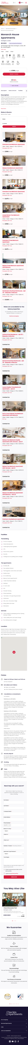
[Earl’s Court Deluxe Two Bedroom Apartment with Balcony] (14, 406)
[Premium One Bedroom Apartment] (14, 511)
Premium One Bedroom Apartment (13, 519)
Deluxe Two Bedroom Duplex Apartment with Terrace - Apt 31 (12, 440)
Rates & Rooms (12, 90)
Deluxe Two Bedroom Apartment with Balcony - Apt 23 (12, 493)
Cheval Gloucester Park (10, 908)
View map (3, 49)
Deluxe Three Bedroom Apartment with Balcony (13, 266)
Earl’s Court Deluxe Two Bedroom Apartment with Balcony (12, 414)
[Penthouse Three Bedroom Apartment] (11, 279)
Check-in (6, 834)
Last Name (6, 805)
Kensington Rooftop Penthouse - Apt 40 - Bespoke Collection (14, 291)
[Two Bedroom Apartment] (14, 184)
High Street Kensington (11, 28)
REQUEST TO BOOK (14, 74)
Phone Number (7, 822)
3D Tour (10, 148)
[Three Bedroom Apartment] (8, 228)
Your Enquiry (6, 857)
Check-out (6, 840)
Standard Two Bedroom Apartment (13, 191)
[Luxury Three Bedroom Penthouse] (14, 353)
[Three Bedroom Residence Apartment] (14, 15)
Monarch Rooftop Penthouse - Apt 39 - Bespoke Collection (13, 361)
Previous (2, 15)
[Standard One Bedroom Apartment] (14, 137)
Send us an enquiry (14, 316)
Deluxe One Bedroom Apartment (12, 168)
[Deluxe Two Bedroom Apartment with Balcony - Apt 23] (14, 485)
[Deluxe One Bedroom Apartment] (14, 160)
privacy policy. (14, 873)
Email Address (7, 817)
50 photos (14, 23)
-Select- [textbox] (6, 831)
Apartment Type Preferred (10, 851)
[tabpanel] (14, 905)
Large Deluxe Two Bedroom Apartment (10, 216)
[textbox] (14, 3)
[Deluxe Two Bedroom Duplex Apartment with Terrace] (14, 432)
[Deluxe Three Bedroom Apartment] (10, 254)
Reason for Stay (7, 828)
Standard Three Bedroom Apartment (10, 241)
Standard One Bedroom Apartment (13, 144)
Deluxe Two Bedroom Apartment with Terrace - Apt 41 (12, 467)
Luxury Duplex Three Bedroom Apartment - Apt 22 (11, 388)
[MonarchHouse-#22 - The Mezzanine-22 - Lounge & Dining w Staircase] (14, 379)
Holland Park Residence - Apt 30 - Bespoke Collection (13, 335)
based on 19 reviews (14, 81)
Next (26, 15)
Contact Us (6, 344)
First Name (6, 800)
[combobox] (14, 2)
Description (4, 90)
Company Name (8, 811)
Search (14, 126)
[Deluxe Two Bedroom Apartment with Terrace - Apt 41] (14, 458)
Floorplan (4, 148)
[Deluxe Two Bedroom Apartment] (14, 207)
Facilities (20, 90)
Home (2, 28)
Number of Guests (12, 845)
